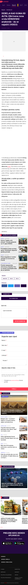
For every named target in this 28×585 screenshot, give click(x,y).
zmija (17, 278)
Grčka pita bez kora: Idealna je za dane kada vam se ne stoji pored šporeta (9, 521)
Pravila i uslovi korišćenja (18, 578)
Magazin (3, 10)
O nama (2, 569)
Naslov (4, 340)
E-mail (4, 350)
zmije (9, 166)
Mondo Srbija (5, 559)
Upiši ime (3, 305)
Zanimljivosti (9, 10)
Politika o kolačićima (6, 575)
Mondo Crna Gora (6, 562)
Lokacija (4, 355)
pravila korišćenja (15, 380)
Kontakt (17, 572)
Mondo (3, 556)
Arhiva (16, 575)
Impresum (3, 572)
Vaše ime (5, 345)
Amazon (5, 278)
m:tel (5, 582)
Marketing (17, 569)
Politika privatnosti (6, 577)
